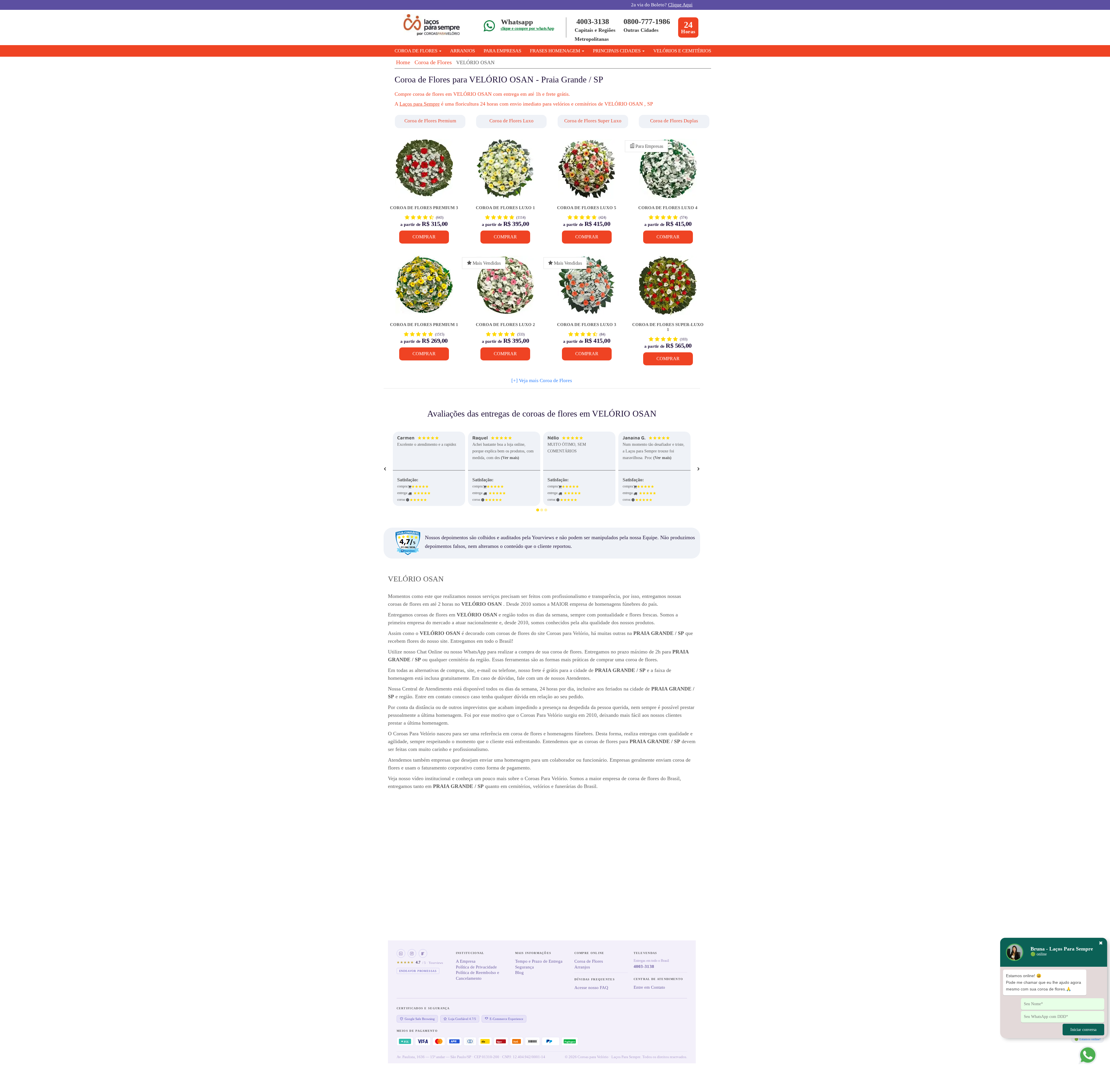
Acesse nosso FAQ (591, 987)
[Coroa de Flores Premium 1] (424, 289)
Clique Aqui (680, 5)
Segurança (524, 967)
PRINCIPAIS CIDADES (617, 51)
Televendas (645, 953)
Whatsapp (517, 22)
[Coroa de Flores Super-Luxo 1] (668, 289)
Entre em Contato (649, 987)
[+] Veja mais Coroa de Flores (541, 380)
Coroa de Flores (433, 62)
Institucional (470, 953)
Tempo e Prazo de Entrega (539, 961)
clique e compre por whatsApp (527, 28)
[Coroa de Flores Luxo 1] (505, 172)
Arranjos (462, 51)
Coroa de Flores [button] (417, 51)
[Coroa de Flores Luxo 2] (505, 289)
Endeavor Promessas (418, 971)
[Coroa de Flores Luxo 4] (668, 172)
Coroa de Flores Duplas (674, 121)
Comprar (424, 236)
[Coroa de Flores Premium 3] (424, 172)
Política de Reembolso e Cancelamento (477, 975)
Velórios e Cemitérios (682, 51)
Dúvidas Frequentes (594, 979)
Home (403, 62)
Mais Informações (533, 953)
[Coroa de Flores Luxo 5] (586, 172)
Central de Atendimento (658, 979)
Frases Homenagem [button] (555, 51)
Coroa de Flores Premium (430, 121)
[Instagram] (412, 953)
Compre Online (589, 953)
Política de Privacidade (476, 967)
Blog (519, 972)
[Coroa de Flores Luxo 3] (586, 289)
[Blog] (423, 953)
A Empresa (466, 961)
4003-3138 (592, 21)
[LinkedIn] (401, 953)
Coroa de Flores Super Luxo (592, 121)
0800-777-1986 (647, 21)
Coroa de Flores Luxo (511, 121)
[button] (430, 121)
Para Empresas (502, 51)
